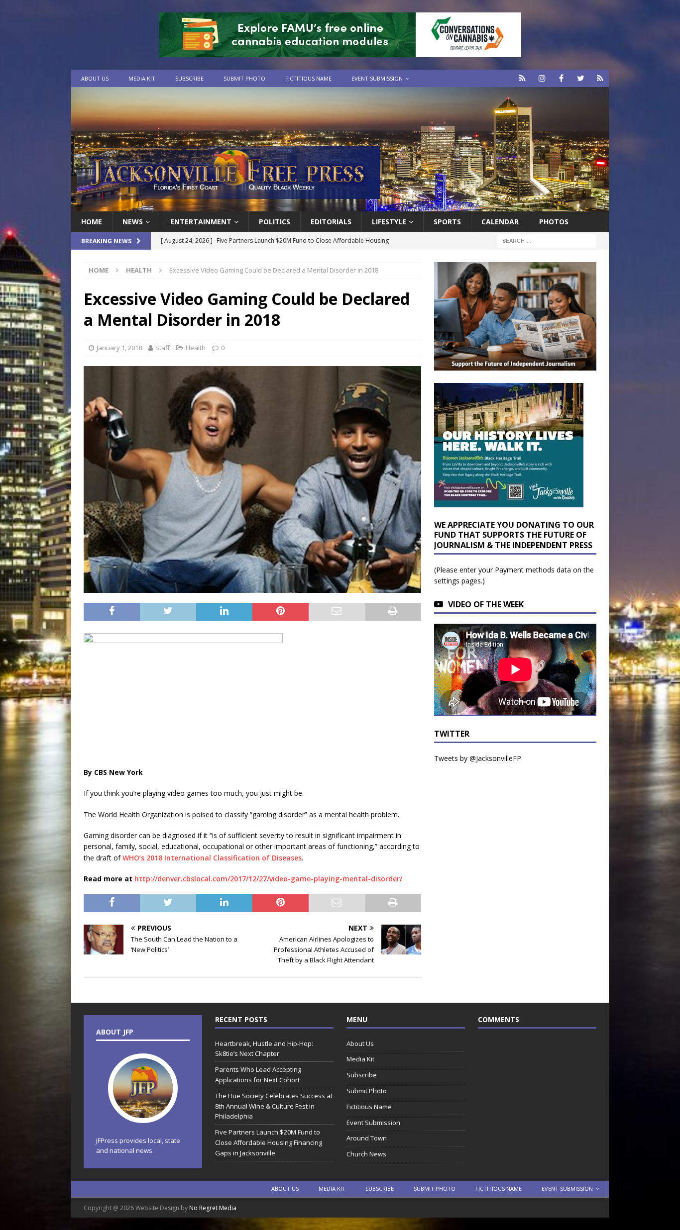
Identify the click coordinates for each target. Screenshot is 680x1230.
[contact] (522, 78)
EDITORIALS (331, 221)
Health (196, 347)
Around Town (366, 1138)
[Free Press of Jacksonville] (340, 205)
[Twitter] (580, 78)
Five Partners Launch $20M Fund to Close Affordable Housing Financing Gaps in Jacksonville (268, 1142)
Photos (553, 221)
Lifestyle (389, 221)
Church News (366, 1153)
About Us (95, 78)
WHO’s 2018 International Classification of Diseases (212, 857)
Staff (162, 347)
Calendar (500, 221)
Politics (274, 221)
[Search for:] (546, 240)
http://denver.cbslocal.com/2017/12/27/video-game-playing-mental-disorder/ (268, 878)
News (132, 221)
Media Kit (141, 78)
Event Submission (377, 78)
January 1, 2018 (119, 347)
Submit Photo (244, 78)
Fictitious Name (308, 78)
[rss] (600, 78)
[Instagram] (542, 78)
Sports (447, 221)
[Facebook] (561, 78)
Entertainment (200, 221)
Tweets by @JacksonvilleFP (477, 758)
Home (91, 221)
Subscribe (189, 78)
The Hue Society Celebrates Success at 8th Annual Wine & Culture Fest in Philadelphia (274, 1106)
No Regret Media (212, 1208)
